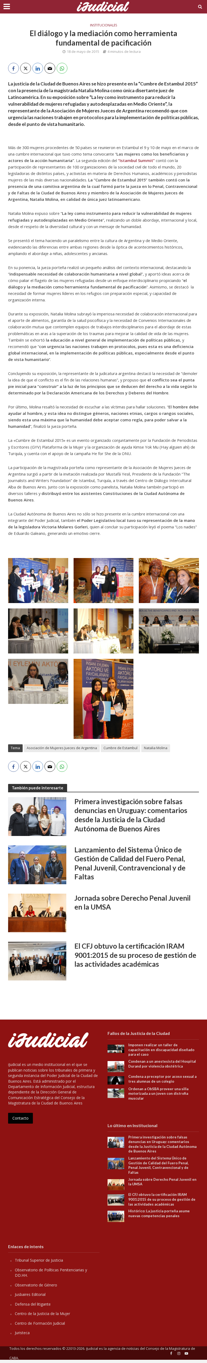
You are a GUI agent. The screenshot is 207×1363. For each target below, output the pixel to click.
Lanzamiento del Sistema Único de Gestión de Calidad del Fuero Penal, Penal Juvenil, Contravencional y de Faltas (129, 863)
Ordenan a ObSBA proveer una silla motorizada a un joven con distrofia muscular (158, 1093)
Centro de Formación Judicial (40, 1323)
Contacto (20, 1118)
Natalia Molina (155, 747)
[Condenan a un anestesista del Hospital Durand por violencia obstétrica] (116, 1066)
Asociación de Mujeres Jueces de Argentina (62, 747)
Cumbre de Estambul (120, 747)
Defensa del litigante (33, 1304)
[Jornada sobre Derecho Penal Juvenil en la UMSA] (37, 912)
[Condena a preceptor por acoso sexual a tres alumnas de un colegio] (116, 1079)
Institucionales (103, 25)
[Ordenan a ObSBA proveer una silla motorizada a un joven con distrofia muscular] (116, 1092)
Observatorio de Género (36, 1285)
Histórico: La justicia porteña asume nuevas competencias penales (159, 1213)
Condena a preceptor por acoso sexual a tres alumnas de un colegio (162, 1078)
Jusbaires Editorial (30, 1294)
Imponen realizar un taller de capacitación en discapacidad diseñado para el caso (161, 1049)
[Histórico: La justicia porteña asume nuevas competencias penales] (116, 1216)
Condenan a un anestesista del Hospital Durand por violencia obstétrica (162, 1063)
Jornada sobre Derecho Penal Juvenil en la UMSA (132, 902)
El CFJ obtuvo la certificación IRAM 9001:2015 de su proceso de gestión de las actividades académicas (135, 955)
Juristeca (22, 1332)
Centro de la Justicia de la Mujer (42, 1313)
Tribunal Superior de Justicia (39, 1260)
